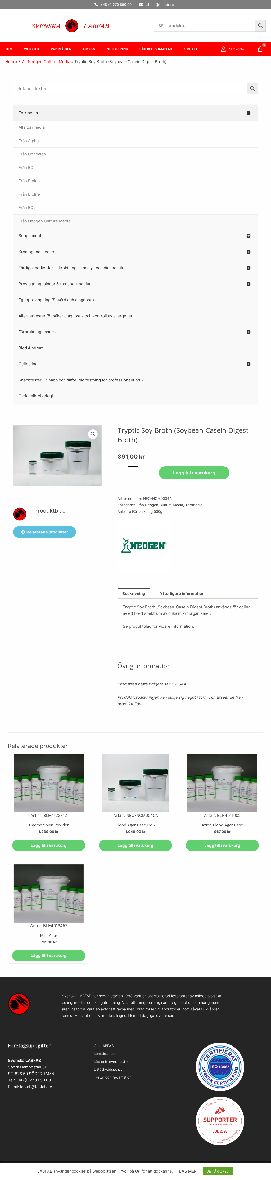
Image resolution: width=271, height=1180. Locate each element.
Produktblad (50, 510)
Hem (9, 49)
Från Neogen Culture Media (44, 61)
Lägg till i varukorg (194, 472)
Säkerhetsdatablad (155, 49)
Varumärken (61, 49)
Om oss (89, 49)
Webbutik (31, 49)
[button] (93, 434)
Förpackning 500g (147, 511)
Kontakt (190, 49)
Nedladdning (117, 49)
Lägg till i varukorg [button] (49, 845)
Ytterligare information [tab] (182, 593)
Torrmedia (193, 505)
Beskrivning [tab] (133, 593)
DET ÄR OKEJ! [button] (217, 1171)
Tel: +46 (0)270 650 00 (29, 1080)
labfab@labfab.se (36, 1086)
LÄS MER (188, 1171)
